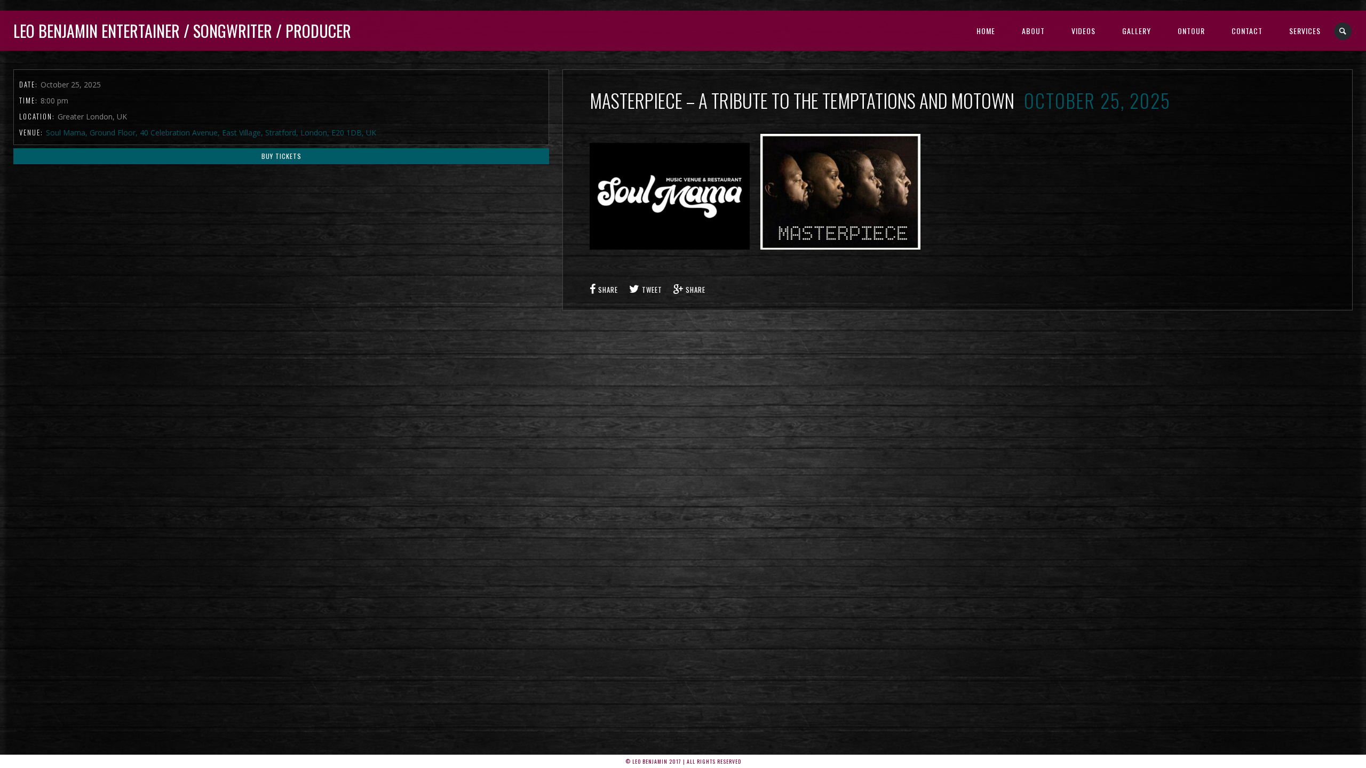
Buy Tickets (281, 156)
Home (985, 30)
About (1033, 30)
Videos (1083, 30)
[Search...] (1343, 31)
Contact (1247, 30)
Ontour (1191, 30)
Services (1305, 30)
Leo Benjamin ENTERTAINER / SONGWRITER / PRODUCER (182, 31)
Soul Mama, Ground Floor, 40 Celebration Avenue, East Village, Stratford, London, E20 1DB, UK (211, 132)
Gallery (1136, 30)
